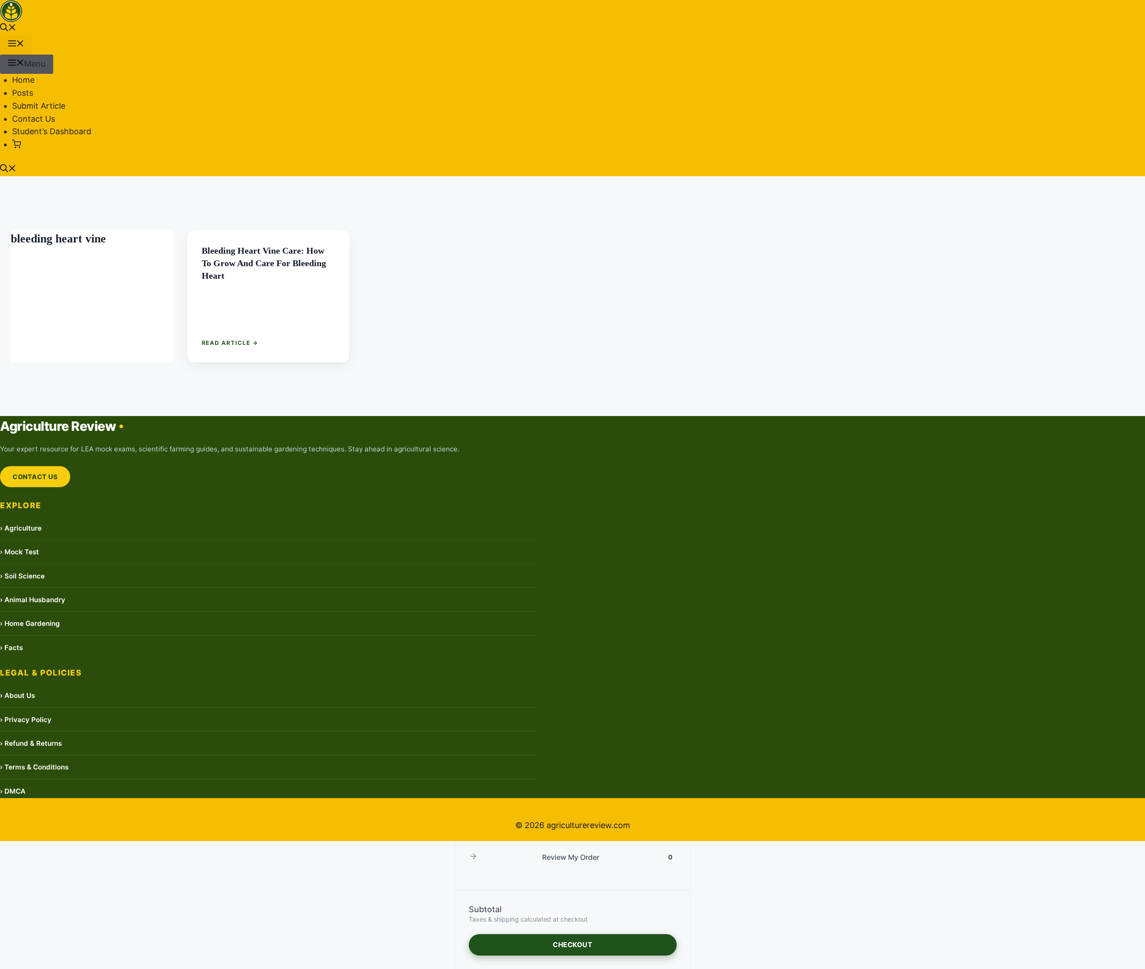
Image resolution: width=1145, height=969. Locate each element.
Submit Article (38, 105)
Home (23, 80)
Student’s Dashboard (51, 131)
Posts (22, 93)
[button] (8, 28)
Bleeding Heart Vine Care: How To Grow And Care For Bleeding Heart (264, 263)
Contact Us (33, 118)
